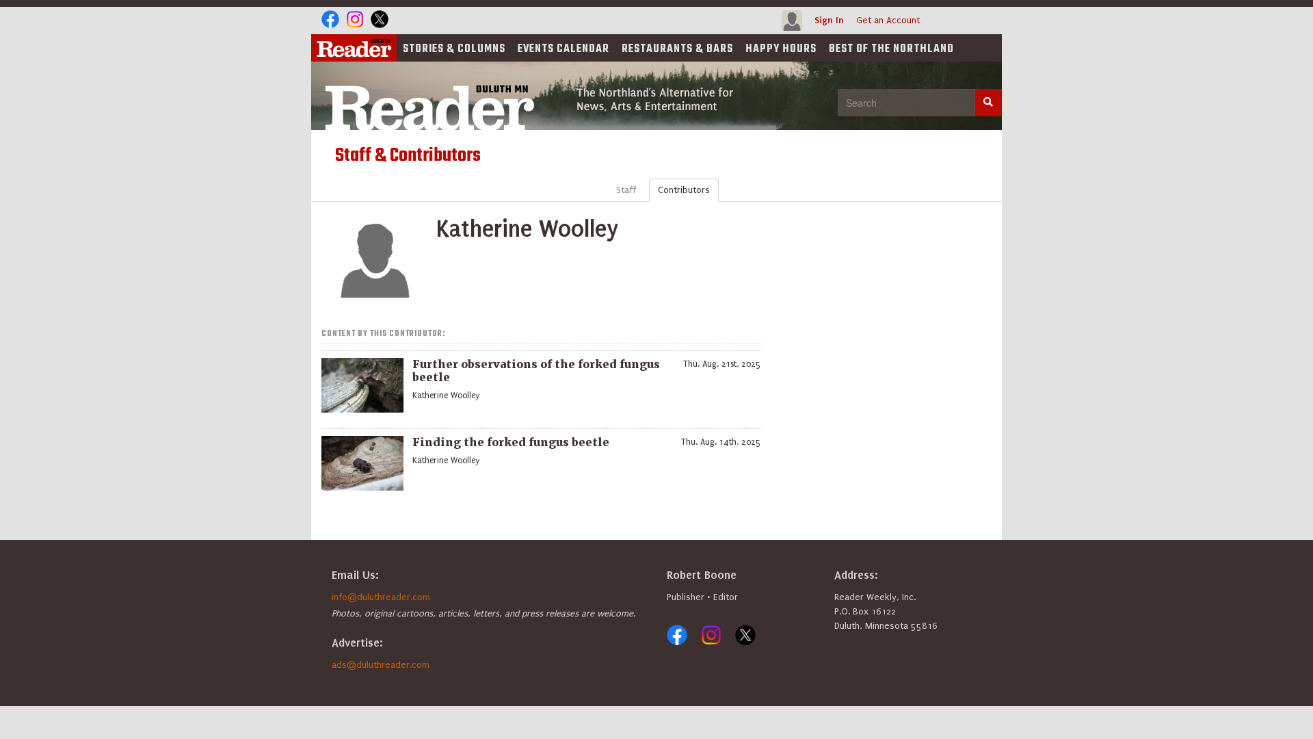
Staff (626, 190)
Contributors (684, 190)
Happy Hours (781, 49)
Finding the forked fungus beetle (510, 442)
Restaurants (677, 49)
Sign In (829, 20)
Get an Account (888, 20)
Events (563, 49)
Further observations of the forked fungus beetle (536, 370)
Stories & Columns (454, 49)
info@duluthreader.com (381, 597)
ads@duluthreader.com (380, 665)
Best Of (891, 49)
